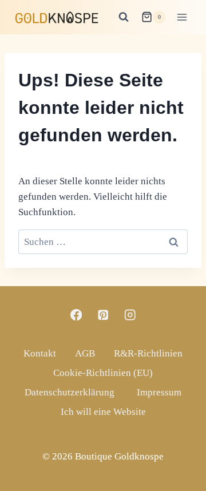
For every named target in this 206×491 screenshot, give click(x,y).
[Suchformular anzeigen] (123, 17)
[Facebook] (76, 315)
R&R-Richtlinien (148, 353)
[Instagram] (130, 315)
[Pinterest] (103, 315)
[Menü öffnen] (181, 17)
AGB (85, 353)
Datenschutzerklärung (69, 392)
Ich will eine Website (103, 411)
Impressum (159, 392)
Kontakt (39, 353)
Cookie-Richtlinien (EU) (103, 372)
